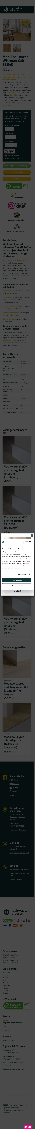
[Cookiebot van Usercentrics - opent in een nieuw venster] (23, 542)
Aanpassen (15, 586)
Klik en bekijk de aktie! (17, 589)
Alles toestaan (17, 580)
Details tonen (22, 574)
